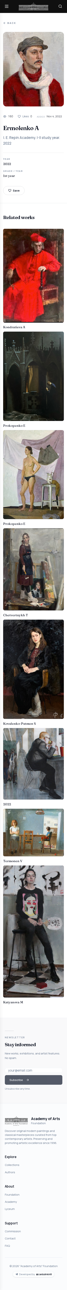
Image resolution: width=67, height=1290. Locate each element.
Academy (11, 1202)
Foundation (12, 1194)
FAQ (7, 1246)
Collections (12, 1165)
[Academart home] (33, 6)
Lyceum (10, 1209)
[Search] (60, 6)
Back (11, 23)
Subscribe (16, 1080)
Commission (13, 1231)
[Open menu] (6, 6)
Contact (10, 1238)
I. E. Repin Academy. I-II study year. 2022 (31, 140)
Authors (10, 1172)
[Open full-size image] (33, 69)
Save (16, 190)
